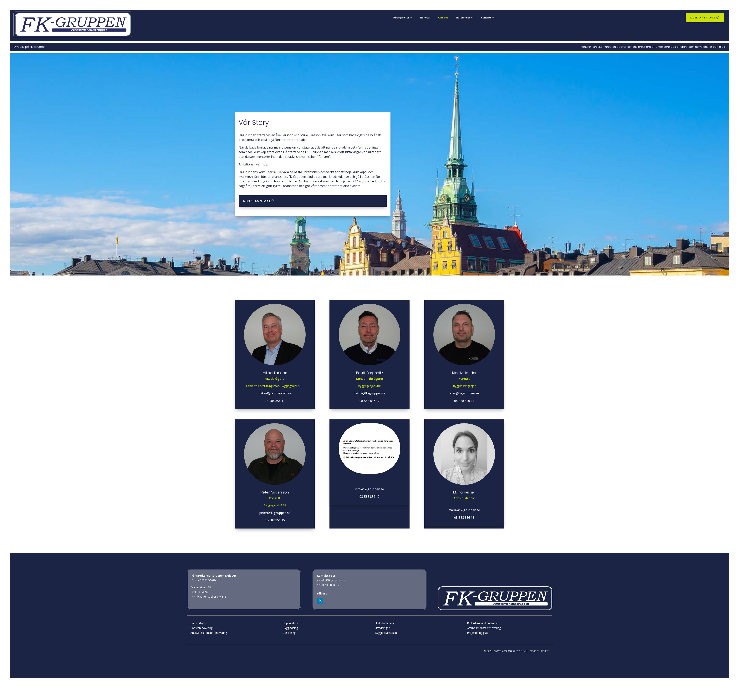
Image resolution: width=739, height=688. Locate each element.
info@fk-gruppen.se (369, 489)
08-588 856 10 (369, 496)
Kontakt (486, 17)
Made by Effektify (539, 651)
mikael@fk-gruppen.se (274, 393)
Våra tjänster (400, 17)
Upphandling (290, 623)
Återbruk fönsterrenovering (484, 628)
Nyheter (425, 17)
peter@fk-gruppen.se (274, 513)
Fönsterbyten (199, 623)
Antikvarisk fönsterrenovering (209, 633)
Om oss (443, 17)
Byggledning (290, 628)
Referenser (463, 17)
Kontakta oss (704, 17)
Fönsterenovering (201, 628)
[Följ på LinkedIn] (320, 601)
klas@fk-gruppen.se (464, 393)
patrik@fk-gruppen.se (369, 393)
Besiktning (289, 633)
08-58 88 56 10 (330, 585)
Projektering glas (477, 633)
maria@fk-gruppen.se (464, 510)
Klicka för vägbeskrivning (210, 596)
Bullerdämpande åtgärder (483, 623)
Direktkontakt (257, 201)
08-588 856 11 (275, 401)
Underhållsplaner (385, 623)
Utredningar (382, 628)
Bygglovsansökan (386, 633)
